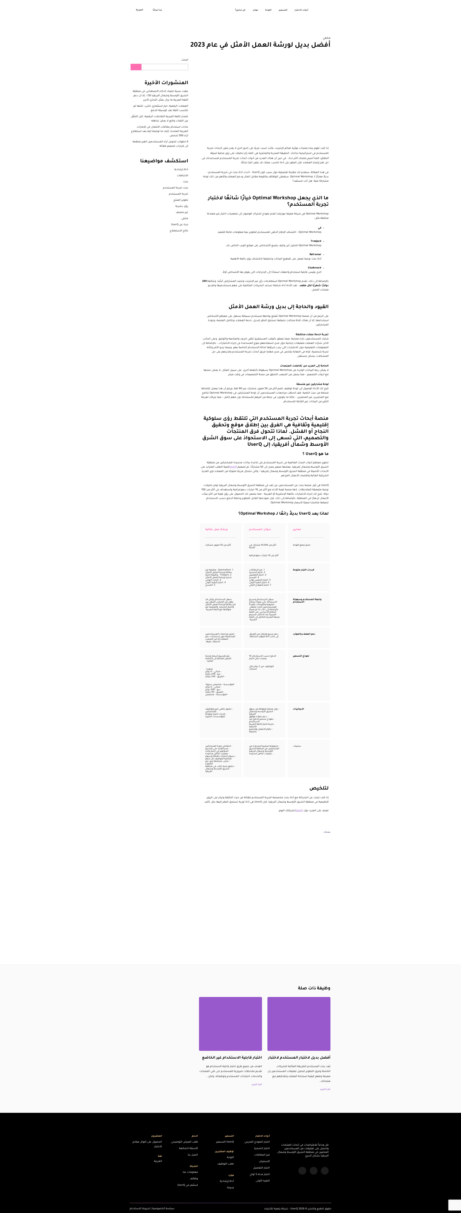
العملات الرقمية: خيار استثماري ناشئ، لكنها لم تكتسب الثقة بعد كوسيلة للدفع (160, 108)
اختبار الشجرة (262, 1148)
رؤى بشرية (181, 206)
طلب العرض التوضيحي (184, 1142)
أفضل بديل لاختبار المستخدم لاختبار (299, 1058)
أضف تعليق (314, 952)
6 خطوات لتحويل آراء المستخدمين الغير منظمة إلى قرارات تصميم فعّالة (160, 144)
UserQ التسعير (225, 1142)
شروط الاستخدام (140, 1208)
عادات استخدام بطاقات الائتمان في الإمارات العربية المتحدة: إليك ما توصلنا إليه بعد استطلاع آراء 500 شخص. (159, 131)
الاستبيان (264, 1161)
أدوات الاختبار (301, 10)
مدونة (230, 1188)
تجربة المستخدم (178, 194)
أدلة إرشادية (181, 169)
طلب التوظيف (225, 1164)
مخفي (326, 38)
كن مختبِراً (240, 10)
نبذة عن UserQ (179, 224)
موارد (255, 10)
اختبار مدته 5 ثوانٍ (260, 1174)
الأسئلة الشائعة (188, 1148)
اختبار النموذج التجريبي (257, 1142)
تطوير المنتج (180, 200)
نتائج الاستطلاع (179, 231)
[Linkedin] (325, 1171)
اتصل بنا (193, 1155)
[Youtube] (302, 1171)
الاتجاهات (182, 175)
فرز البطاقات (262, 1155)
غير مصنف (182, 212)
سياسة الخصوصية (163, 1208)
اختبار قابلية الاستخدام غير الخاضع (232, 1058)
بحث (185, 182)
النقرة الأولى (263, 1181)
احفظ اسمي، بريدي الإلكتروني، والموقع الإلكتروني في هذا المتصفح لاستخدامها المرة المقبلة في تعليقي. (266, 903)
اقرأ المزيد (325, 1089)
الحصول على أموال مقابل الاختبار (147, 1144)
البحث (184, 60)
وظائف (194, 1179)
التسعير (283, 10)
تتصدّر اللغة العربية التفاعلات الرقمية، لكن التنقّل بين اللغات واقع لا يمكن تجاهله (159, 119)
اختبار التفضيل (261, 1168)
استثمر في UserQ (187, 1185)
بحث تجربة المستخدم (175, 188)
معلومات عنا (190, 1172)
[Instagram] (313, 1171)
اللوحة (268, 10)
